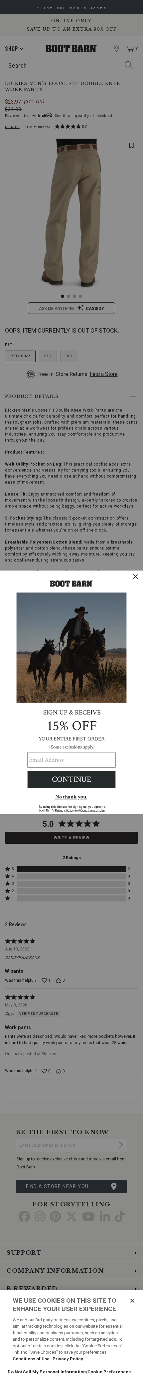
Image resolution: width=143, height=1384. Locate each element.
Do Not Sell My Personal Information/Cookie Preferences (69, 1371)
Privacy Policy (68, 1358)
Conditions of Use (31, 1358)
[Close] (132, 1300)
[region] (71, 1337)
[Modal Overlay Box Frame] (71, 691)
